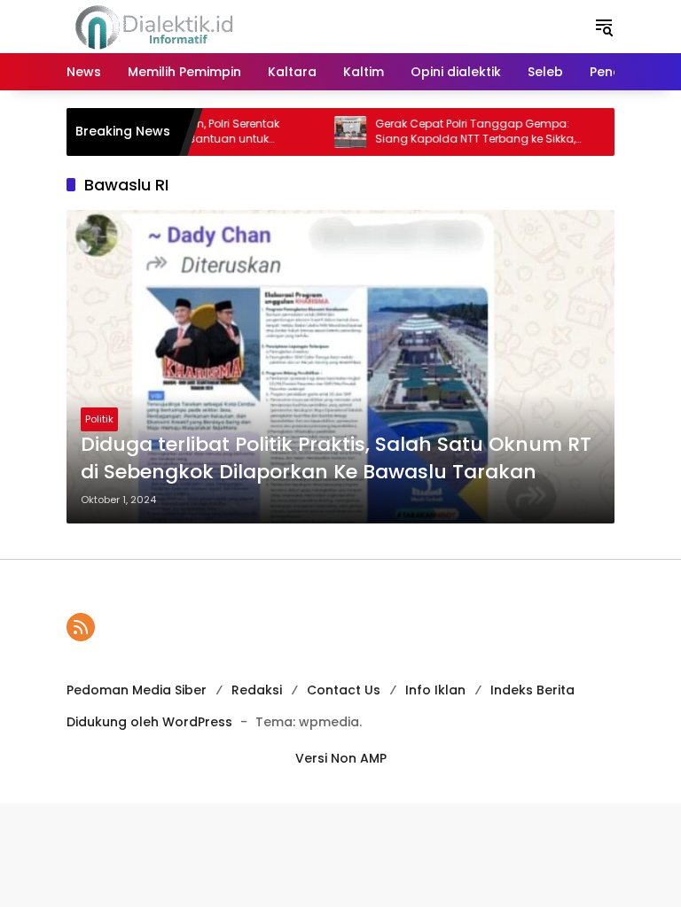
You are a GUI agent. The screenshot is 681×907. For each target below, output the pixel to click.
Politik (99, 419)
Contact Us (343, 690)
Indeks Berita (532, 690)
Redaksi (256, 690)
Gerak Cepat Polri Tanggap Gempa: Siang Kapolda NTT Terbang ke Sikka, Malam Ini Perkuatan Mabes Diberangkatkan (458, 132)
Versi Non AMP (341, 758)
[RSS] (81, 627)
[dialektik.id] (157, 26)
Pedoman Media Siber (137, 690)
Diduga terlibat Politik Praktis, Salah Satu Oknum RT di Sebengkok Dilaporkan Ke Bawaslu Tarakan (336, 458)
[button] (603, 26)
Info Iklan (435, 690)
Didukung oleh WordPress (149, 722)
